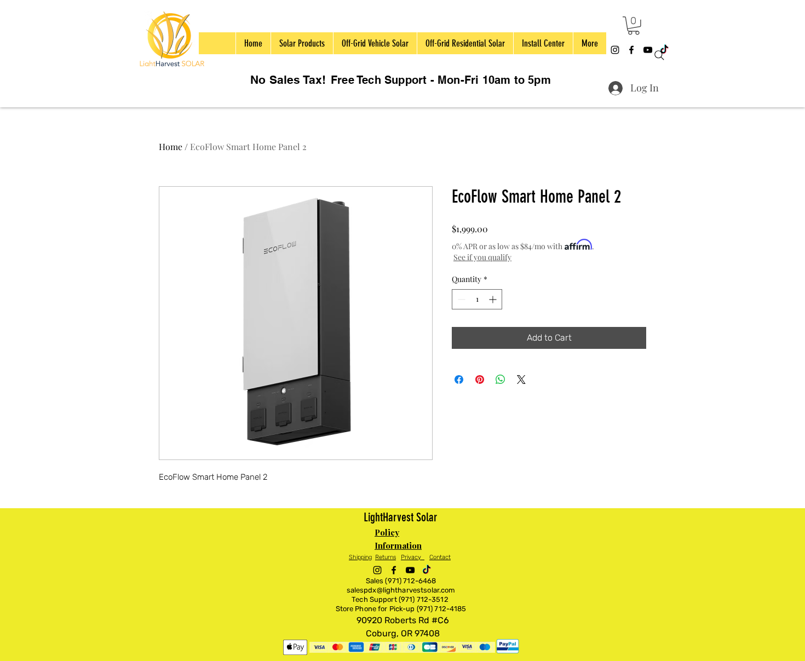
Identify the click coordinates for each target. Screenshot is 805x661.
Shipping (360, 557)
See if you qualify (482, 257)
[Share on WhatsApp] (500, 379)
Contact (440, 557)
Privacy (412, 557)
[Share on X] (521, 379)
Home (170, 146)
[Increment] (494, 299)
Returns (385, 557)
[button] (634, 25)
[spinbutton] (477, 299)
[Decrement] (460, 299)
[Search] (659, 55)
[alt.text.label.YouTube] (410, 570)
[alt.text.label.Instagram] (615, 49)
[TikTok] (426, 570)
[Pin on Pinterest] (479, 379)
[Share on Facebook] (458, 379)
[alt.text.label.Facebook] (631, 49)
